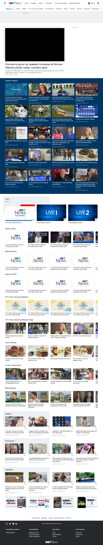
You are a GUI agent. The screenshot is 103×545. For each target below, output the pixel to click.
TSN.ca (54, 536)
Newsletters (44, 517)
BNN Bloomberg (56, 534)
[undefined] (15, 239)
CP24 (53, 532)
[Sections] (4, 3)
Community (87, 8)
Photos (66, 8)
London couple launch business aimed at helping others (62, 487)
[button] (16, 93)
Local (26, 3)
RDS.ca (78, 536)
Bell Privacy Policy (34, 532)
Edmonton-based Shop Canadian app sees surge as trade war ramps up (87, 459)
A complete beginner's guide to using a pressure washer (39, 459)
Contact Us (68, 517)
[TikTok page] (10, 524)
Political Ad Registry (34, 536)
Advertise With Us (59, 517)
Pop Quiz (79, 8)
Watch (41, 3)
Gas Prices (59, 8)
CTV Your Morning (60, 3)
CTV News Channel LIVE (13, 222)
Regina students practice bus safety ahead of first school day (86, 487)
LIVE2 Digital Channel (75, 222)
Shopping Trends (74, 3)
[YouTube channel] (13, 524)
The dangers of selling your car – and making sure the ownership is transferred (63, 459)
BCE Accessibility (10, 532)
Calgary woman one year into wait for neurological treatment (39, 432)
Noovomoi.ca (79, 534)
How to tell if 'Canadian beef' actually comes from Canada (14, 459)
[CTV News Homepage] (15, 3)
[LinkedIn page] (16, 524)
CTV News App (36, 517)
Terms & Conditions (34, 534)
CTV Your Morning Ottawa (36, 8)
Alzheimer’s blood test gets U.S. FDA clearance (62, 432)
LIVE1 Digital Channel (43, 222)
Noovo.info (79, 532)
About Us (51, 517)
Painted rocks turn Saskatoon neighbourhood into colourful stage (14, 488)
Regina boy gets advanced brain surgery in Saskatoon (86, 432)
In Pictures (48, 3)
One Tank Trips (49, 8)
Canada (33, 3)
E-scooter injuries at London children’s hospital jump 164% (14, 432)
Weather (24, 8)
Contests (72, 8)
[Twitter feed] (7, 524)
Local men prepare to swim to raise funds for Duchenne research (38, 488)
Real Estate (95, 8)
